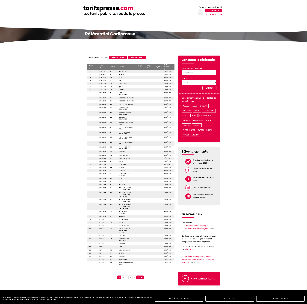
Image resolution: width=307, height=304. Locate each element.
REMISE (208, 120)
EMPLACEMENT (208, 111)
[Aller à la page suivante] (138, 277)
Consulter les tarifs (203, 278)
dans (184, 78)
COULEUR (203, 106)
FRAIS (194, 115)
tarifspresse (108, 8)
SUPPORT (197, 125)
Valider (209, 88)
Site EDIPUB (189, 249)
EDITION (197, 111)
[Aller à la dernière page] (142, 277)
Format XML (137, 57)
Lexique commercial (201, 187)
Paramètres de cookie (179, 298)
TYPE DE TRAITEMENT (191, 135)
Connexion (214, 10)
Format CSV (118, 57)
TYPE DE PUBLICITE (205, 130)
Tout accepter (280, 298)
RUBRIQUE (186, 125)
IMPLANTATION (205, 115)
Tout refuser (229, 298)
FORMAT (186, 115)
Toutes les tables (190, 106)
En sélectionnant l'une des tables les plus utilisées (199, 99)
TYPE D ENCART (189, 130)
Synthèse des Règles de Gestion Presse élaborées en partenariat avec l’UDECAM (198, 259)
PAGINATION (198, 120)
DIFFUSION (187, 111)
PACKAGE (186, 120)
